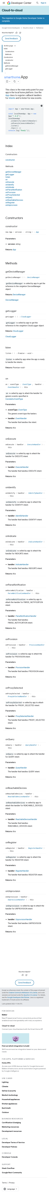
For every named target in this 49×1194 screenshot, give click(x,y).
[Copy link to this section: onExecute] (18, 439)
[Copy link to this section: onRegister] (19, 842)
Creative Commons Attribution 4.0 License (23, 993)
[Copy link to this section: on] (10, 378)
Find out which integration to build (15, 1046)
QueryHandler (31, 745)
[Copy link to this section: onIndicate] (18, 536)
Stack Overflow (8, 1168)
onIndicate (9, 187)
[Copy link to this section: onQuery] (16, 739)
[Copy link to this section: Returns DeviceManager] (27, 294)
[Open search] (37, 2)
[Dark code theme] (42, 106)
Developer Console (10, 1157)
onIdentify (9, 185)
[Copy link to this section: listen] (13, 347)
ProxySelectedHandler (18, 696)
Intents (12, 98)
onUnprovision (11, 205)
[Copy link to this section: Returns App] (18, 249)
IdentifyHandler (36, 493)
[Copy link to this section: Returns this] (18, 427)
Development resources (12, 1131)
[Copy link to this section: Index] (14, 146)
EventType (27, 384)
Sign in (43, 3)
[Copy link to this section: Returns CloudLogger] (25, 331)
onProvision (10, 192)
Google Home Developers (11, 28)
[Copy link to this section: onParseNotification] (28, 585)
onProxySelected (12, 195)
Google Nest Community (12, 1172)
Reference (39, 28)
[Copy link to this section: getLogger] (19, 311)
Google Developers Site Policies (18, 997)
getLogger (9, 174)
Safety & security (9, 1091)
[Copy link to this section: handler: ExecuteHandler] (31, 467)
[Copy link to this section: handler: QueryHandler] (29, 767)
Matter (4, 1015)
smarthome (12, 77)
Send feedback (11, 39)
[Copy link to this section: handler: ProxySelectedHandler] (36, 716)
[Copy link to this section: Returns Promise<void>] (27, 367)
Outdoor (5, 1112)
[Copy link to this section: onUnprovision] (22, 891)
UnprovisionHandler (17, 900)
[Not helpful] (20, 33)
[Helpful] (16, 33)
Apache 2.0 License (30, 995)
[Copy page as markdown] (14, 81)
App (7, 95)
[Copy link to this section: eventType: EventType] (29, 409)
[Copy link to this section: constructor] (19, 226)
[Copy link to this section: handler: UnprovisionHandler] (34, 919)
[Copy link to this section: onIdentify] (18, 487)
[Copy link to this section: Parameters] (18, 238)
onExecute (9, 182)
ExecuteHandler (34, 444)
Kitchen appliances (9, 1104)
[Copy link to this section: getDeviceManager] (27, 271)
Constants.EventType (14, 399)
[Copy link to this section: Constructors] (19, 154)
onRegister (10, 202)
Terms (4, 1183)
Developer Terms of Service (13, 1142)
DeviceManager (33, 277)
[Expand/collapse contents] (15, 45)
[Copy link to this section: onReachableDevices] (29, 788)
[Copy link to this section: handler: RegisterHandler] (31, 871)
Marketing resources (10, 1127)
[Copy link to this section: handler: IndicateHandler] (31, 564)
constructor (10, 160)
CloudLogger (26, 317)
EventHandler (14, 387)
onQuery (8, 197)
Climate (5, 1086)
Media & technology (10, 1095)
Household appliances (11, 1099)
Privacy (12, 1183)
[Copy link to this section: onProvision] (19, 639)
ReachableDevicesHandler (19, 797)
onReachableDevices (14, 200)
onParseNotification (13, 190)
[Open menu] (3, 3)
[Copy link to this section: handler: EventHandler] (29, 418)
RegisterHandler (36, 848)
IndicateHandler (36, 542)
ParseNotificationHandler (20, 593)
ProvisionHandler (36, 645)
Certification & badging (11, 1122)
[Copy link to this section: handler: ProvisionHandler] (32, 667)
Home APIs (6, 1063)
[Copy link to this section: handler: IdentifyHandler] (30, 515)
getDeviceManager (13, 172)
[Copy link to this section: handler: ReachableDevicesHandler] (39, 819)
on (6, 179)
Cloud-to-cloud (12, 10)
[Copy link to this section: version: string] (22, 244)
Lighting (5, 1082)
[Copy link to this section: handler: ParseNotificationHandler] (38, 616)
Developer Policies (9, 1147)
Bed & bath (6, 1108)
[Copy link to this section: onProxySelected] (25, 688)
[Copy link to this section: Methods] (15, 166)
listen (7, 177)
